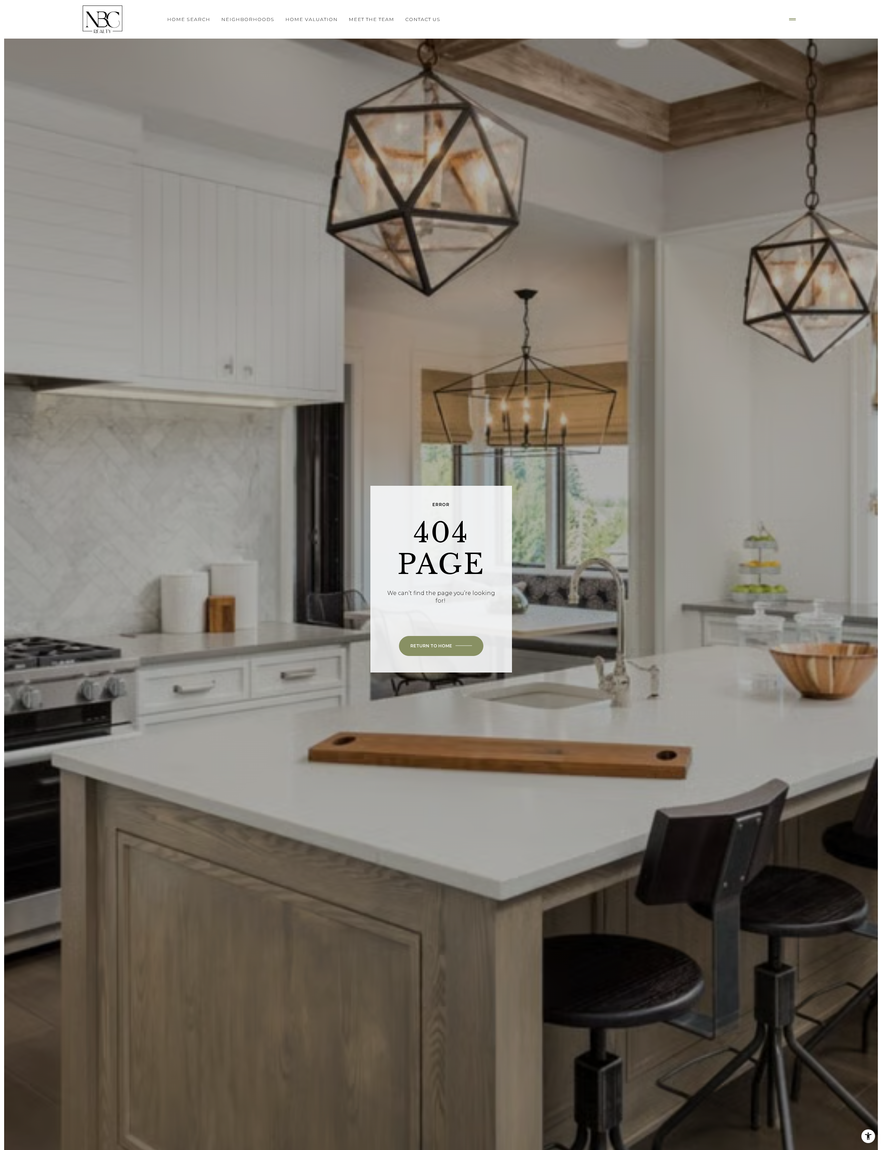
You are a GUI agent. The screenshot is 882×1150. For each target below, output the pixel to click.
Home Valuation (311, 19)
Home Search (188, 19)
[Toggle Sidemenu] (792, 19)
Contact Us (422, 19)
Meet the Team (371, 19)
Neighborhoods (247, 19)
